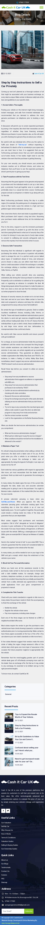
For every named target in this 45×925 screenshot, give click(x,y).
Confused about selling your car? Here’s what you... (26, 749)
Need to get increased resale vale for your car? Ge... (27, 760)
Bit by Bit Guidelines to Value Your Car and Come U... (27, 737)
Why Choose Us (7, 830)
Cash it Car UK (39, 73)
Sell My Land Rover (8, 502)
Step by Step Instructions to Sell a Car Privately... (26, 726)
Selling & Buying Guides (9, 845)
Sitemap (4, 882)
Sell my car (23, 145)
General (8, 694)
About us (4, 860)
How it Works (6, 834)
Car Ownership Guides (9, 849)
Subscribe (28, 911)
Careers (4, 875)
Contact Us (5, 871)
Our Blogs (4, 864)
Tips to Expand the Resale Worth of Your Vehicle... (26, 715)
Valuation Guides (7, 841)
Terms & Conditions (8, 838)
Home (16, 19)
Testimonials (5, 867)
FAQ (2, 879)
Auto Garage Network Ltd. (11, 923)
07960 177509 (24, 2)
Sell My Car (5, 826)
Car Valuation (6, 823)
